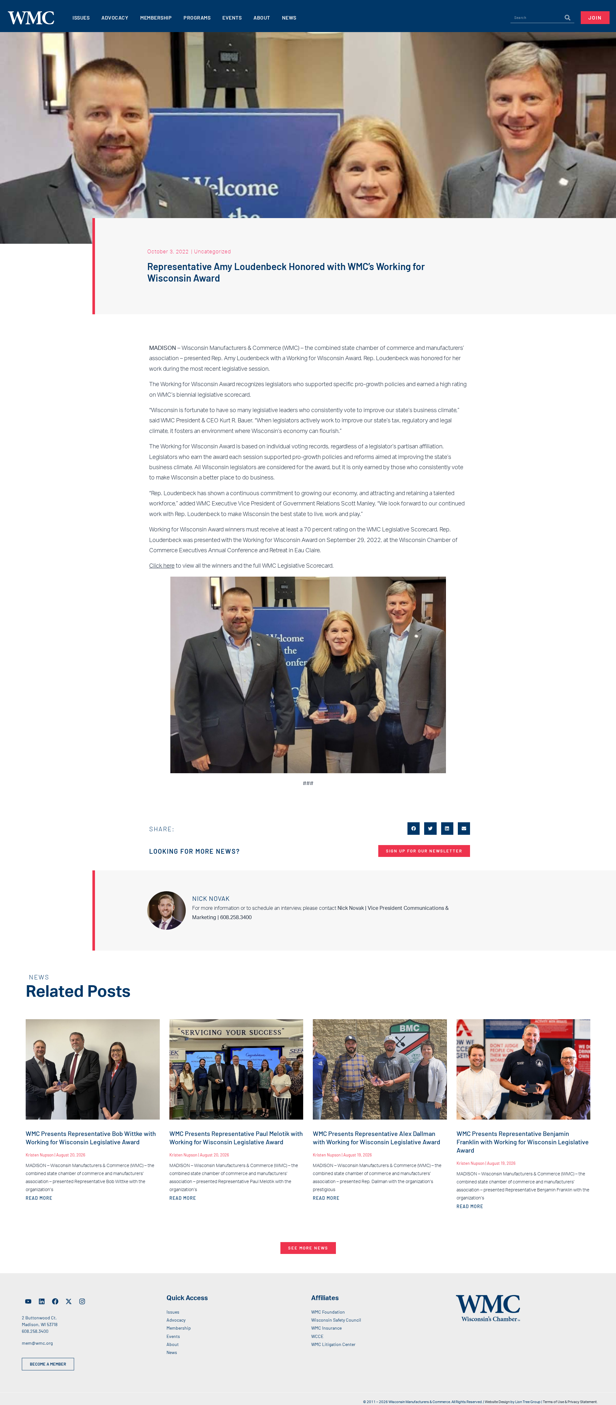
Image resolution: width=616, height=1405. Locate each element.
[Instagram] (82, 1301)
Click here (162, 566)
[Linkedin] (41, 1301)
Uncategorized (212, 251)
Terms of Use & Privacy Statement (570, 1402)
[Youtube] (28, 1301)
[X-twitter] (68, 1301)
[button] (413, 828)
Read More (39, 1198)
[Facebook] (55, 1301)
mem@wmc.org (37, 1343)
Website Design (497, 1402)
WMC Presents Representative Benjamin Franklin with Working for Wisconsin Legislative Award (523, 1142)
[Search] (567, 18)
